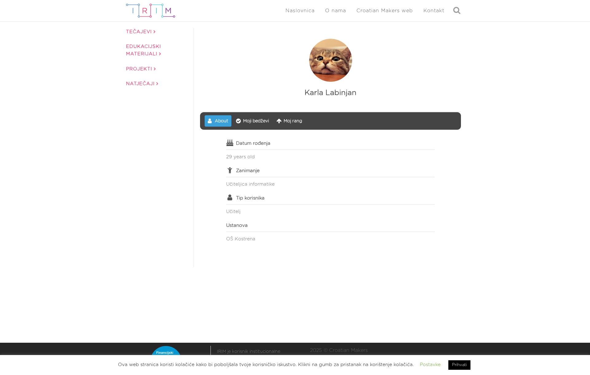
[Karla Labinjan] (331, 60)
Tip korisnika (250, 198)
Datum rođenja (253, 143)
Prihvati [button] (459, 365)
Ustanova (237, 225)
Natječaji (141, 83)
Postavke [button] (430, 364)
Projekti (140, 69)
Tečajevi (140, 32)
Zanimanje (248, 170)
